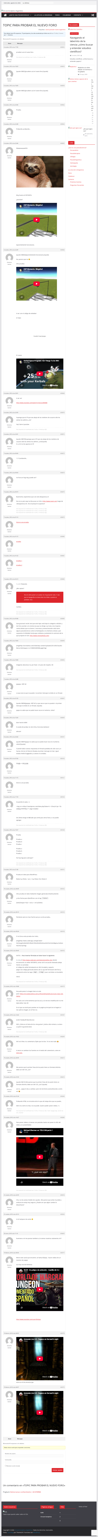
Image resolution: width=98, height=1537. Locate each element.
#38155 (62, 950)
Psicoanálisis (74, 150)
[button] (30, 15)
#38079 (62, 517)
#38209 (62, 1036)
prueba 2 (19, 565)
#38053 (62, 66)
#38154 (62, 931)
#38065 (62, 143)
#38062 (62, 105)
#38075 (62, 492)
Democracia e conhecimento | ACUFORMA (25, 1492)
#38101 (62, 737)
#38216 (62, 1077)
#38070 (62, 412)
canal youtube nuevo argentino (55, 29)
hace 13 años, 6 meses (57, 33)
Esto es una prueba (22, 522)
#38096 (62, 679)
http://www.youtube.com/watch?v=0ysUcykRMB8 (31, 403)
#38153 (62, 912)
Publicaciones (74, 33)
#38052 (62, 47)
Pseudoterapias (75, 153)
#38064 (62, 124)
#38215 (62, 1058)
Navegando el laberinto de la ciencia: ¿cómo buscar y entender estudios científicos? (81, 44)
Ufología (72, 156)
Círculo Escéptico (46, 1517)
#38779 (62, 1387)
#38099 (62, 717)
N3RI (42, 1513)
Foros (57, 15)
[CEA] (5, 1512)
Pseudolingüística (75, 160)
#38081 (62, 556)
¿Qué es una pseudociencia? (19, 15)
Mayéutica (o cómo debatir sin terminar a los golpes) (85, 69)
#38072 (62, 434)
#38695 (62, 1233)
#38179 (62, 986)
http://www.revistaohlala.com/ (39, 636)
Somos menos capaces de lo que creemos (92, 95)
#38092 (62, 660)
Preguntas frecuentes (77, 185)
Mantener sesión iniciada (13, 1466)
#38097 (62, 698)
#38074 (62, 472)
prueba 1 (19, 561)
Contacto (77, 15)
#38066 (62, 250)
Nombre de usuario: (10, 1453)
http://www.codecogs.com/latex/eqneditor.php (37, 960)
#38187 (62, 1015)
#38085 (62, 579)
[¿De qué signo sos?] (75, 132)
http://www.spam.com (50, 501)
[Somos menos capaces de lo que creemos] (79, 102)
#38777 (62, 1253)
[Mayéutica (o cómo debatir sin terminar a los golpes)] (72, 71)
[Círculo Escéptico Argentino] (5, 15)
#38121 (62, 778)
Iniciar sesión (57, 1470)
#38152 (62, 889)
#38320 (62, 1214)
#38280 (62, 1117)
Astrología (73, 166)
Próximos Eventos (75, 182)
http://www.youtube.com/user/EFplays (28, 1319)
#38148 (62, 830)
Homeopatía (74, 163)
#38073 (62, 453)
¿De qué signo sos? (87, 130)
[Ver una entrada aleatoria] (92, 15)
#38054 (62, 85)
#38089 (62, 618)
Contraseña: (8, 1460)
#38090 (62, 641)
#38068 (62, 393)
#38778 (62, 1333)
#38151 (62, 869)
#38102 (62, 758)
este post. (19, 1053)
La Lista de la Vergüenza (43, 15)
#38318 (62, 1195)
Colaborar (67, 15)
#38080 (62, 536)
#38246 (62, 1096)
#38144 (62, 797)
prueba (18, 541)
